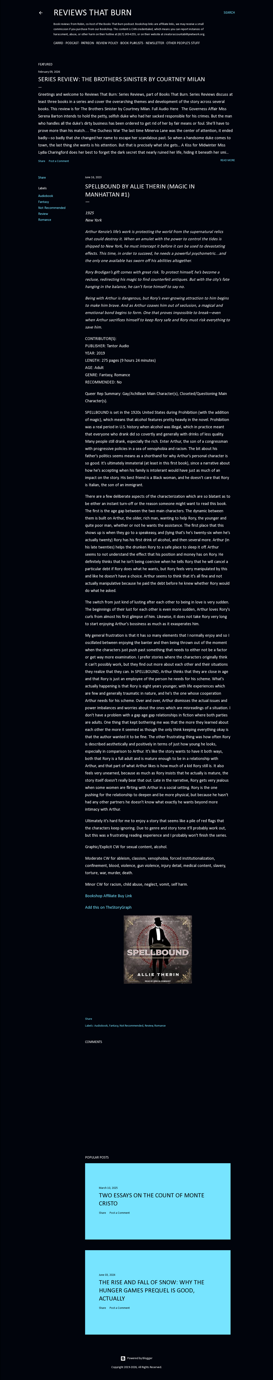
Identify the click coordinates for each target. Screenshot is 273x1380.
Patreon (87, 43)
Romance (44, 220)
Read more (228, 160)
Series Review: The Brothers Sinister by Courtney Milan (121, 79)
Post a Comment (59, 161)
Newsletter (155, 43)
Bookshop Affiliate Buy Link (108, 896)
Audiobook (45, 196)
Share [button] (41, 161)
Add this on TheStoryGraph (108, 908)
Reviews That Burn (93, 13)
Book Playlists (131, 43)
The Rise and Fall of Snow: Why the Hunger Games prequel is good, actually (151, 1290)
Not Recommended (51, 208)
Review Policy (107, 43)
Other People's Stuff (183, 43)
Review (43, 214)
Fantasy (43, 202)
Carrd (58, 43)
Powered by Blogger (139, 1358)
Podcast (72, 43)
